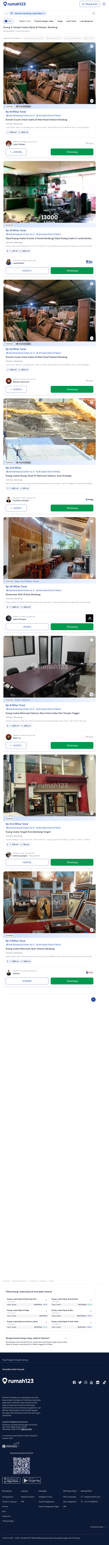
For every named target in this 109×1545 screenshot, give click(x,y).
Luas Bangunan (86, 21)
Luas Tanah (71, 21)
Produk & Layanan (9, 1502)
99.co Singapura (69, 1502)
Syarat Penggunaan (46, 1502)
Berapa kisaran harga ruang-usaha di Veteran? (28, 1338)
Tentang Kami (7, 1497)
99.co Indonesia (69, 1497)
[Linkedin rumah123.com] (97, 1382)
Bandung (43, 1281)
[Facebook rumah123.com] (74, 1382)
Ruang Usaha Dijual (19, 1281)
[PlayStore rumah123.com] (32, 1480)
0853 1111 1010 (26, 1429)
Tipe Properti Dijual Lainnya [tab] (15, 1360)
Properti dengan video (44, 21)
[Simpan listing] (91, 46)
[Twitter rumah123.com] (80, 1382)
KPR (22, 1502)
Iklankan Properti (27, 1497)
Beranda (6, 1281)
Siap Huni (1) (90, 38)
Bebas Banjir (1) (53, 38)
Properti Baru (25, 21)
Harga (60, 21)
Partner (5, 1506)
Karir (4, 1511)
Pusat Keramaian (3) (33, 38)
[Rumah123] (14, 4)
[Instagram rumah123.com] (85, 1382)
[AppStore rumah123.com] (11, 1480)
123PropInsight (8, 1521)
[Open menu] (104, 4)
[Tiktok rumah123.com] (104, 1382)
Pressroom (6, 1516)
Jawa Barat (33, 1281)
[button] (47, 13)
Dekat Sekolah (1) (72, 38)
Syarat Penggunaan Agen (49, 1506)
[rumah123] (17, 1381)
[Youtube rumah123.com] (91, 1382)
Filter (9, 21)
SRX (64, 1506)
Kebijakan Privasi (45, 1497)
